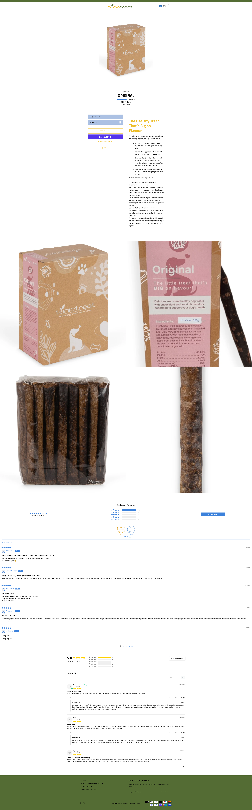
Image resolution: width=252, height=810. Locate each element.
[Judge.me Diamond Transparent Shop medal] (131, 529)
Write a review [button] (213, 514)
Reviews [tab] (70, 673)
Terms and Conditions (89, 789)
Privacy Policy (86, 786)
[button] (122, 99)
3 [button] (126, 646)
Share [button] (71, 698)
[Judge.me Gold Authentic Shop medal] (121, 529)
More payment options (105, 141)
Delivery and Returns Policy (92, 783)
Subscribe (165, 792)
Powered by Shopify (134, 803)
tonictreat (125, 803)
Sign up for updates (139, 781)
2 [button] (123, 646)
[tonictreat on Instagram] (84, 803)
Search (83, 780)
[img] (6, 548)
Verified (125, 536)
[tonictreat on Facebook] (81, 803)
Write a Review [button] (178, 658)
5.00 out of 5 (44, 513)
